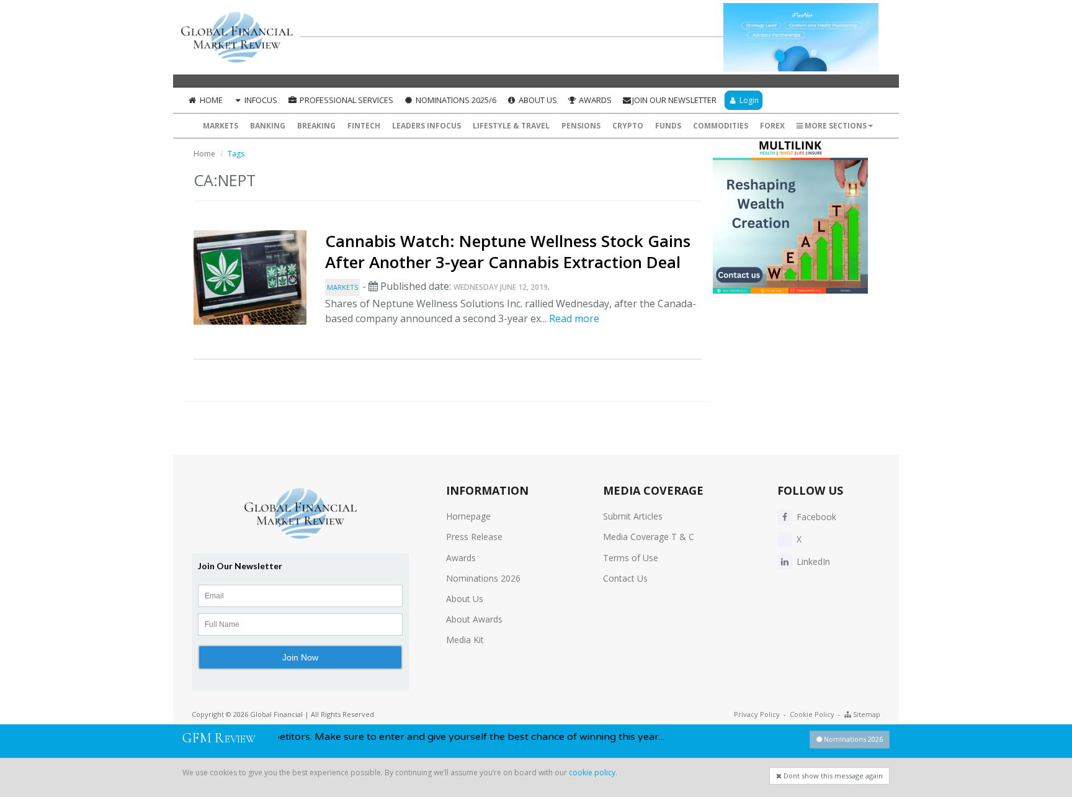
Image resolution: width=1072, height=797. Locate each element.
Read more (574, 318)
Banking (267, 125)
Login (748, 100)
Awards (594, 100)
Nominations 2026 (483, 578)
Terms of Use (630, 558)
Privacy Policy (757, 714)
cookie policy (592, 772)
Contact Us (625, 578)
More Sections (836, 125)
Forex (772, 125)
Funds (668, 125)
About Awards (474, 619)
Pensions (581, 125)
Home (210, 100)
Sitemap (865, 714)
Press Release (474, 537)
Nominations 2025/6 (455, 100)
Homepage (468, 516)
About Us (537, 100)
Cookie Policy (812, 714)
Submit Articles (633, 516)
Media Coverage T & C (648, 537)
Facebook (815, 517)
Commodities (720, 125)
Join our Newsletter (674, 100)
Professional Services (345, 100)
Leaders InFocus (426, 125)
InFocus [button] (260, 100)
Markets (220, 125)
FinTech (363, 125)
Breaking (316, 125)
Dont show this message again (832, 775)
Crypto (627, 125)
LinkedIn (812, 561)
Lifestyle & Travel (511, 125)
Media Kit (465, 640)
